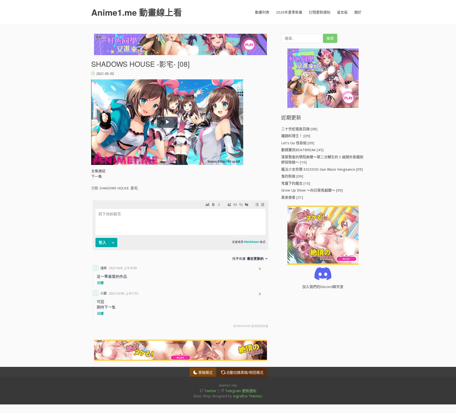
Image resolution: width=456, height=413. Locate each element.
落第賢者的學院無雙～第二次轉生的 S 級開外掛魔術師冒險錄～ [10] (322, 159)
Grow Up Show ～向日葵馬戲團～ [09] (312, 190)
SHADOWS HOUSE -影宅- (119, 188)
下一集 (96, 176)
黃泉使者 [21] (292, 197)
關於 (357, 12)
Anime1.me (136, 12)
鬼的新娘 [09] (292, 176)
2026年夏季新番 (289, 12)
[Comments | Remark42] (180, 265)
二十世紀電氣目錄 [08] (299, 128)
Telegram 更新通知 (240, 390)
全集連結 (98, 170)
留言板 (342, 12)
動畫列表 (262, 12)
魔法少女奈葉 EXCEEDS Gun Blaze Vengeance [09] (322, 169)
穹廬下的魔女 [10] (295, 183)
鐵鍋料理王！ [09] (295, 135)
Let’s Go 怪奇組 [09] (297, 142)
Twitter (210, 390)
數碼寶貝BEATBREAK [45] (302, 149)
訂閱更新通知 (319, 12)
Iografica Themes (247, 396)
